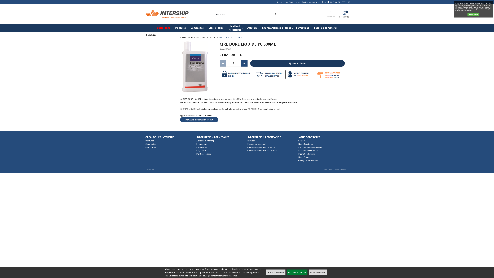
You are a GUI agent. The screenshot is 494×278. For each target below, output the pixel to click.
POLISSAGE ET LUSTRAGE (230, 37)
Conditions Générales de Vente (261, 147)
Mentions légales (203, 154)
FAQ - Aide (201, 150)
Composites (197, 27)
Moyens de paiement (256, 144)
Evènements (202, 144)
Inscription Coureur (306, 154)
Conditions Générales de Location (262, 150)
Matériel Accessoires (235, 28)
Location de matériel (325, 27)
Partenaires (201, 147)
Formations (302, 27)
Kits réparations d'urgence (276, 27)
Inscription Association (308, 150)
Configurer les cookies (308, 160)
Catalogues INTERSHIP (159, 137)
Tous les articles (209, 37)
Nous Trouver (304, 157)
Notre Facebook (305, 144)
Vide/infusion (216, 27)
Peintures (180, 27)
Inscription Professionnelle (310, 147)
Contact (301, 140)
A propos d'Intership (205, 140)
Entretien (251, 27)
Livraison (251, 140)
